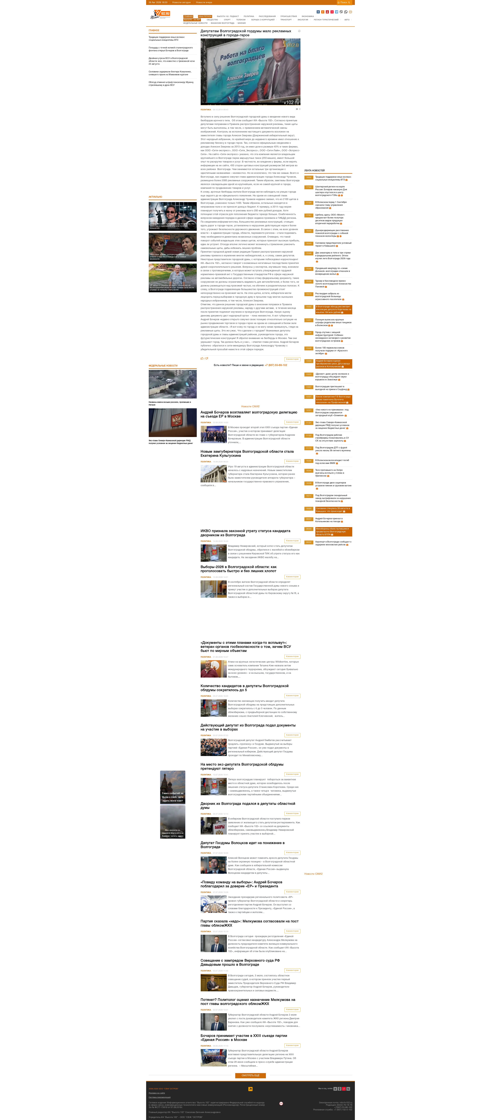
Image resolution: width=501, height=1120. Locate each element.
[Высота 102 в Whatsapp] (346, 12)
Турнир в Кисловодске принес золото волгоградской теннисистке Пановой (333, 284)
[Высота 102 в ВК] (318, 12)
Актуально (155, 197)
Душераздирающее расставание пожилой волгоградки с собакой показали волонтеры (332, 233)
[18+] (350, 12)
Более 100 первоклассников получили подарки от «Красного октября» (331, 351)
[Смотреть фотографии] (346, 180)
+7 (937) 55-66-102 (276, 365)
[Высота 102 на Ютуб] (327, 12)
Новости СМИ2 (250, 406)
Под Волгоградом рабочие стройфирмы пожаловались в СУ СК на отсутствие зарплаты (332, 438)
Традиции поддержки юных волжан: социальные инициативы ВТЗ (167, 38)
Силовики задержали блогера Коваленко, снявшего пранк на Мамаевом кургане (170, 73)
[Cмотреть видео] (341, 195)
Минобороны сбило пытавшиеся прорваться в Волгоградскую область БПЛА (332, 532)
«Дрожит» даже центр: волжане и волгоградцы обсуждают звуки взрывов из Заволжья (332, 377)
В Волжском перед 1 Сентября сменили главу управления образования (331, 205)
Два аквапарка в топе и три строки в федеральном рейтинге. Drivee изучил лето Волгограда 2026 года (333, 256)
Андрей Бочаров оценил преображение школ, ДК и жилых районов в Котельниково (333, 364)
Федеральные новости (163, 366)
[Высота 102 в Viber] (341, 12)
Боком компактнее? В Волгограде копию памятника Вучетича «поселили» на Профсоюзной (333, 399)
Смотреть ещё (250, 1076)
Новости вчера (204, 3)
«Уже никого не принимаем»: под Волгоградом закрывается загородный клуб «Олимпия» (331, 413)
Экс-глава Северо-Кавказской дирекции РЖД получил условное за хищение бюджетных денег (332, 425)
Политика (206, 110)
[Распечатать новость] (299, 31)
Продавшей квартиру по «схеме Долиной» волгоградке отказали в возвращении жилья (332, 271)
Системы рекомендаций (160, 1097)
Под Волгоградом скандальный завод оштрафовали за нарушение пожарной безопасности (333, 498)
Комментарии (292, 359)
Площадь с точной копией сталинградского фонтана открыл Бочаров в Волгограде (171, 49)
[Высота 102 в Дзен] (332, 12)
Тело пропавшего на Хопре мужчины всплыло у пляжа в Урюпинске (329, 473)
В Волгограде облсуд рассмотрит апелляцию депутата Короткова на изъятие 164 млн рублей (333, 309)
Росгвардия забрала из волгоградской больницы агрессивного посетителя (328, 296)
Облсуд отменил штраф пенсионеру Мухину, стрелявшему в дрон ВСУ (171, 83)
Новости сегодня (181, 3)
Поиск (344, 3)
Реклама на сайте (157, 1093)
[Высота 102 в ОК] (323, 12)
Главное (154, 31)
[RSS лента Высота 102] (348, 1089)
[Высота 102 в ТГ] (336, 12)
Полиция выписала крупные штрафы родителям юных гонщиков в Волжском (333, 322)
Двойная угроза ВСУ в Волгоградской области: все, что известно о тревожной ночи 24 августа (172, 61)
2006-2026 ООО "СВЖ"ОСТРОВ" (164, 1089)
